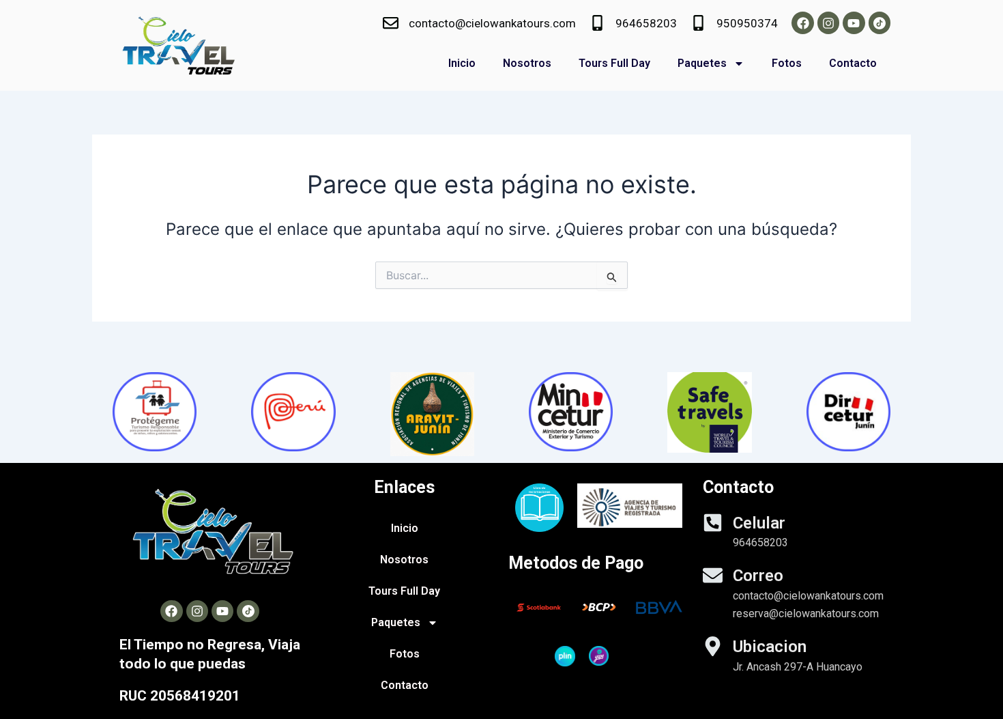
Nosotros (527, 63)
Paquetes (702, 63)
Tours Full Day (614, 63)
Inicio (462, 63)
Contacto (853, 63)
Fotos (787, 63)
